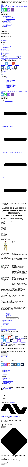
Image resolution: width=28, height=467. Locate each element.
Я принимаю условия (14, 425)
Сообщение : (4, 424)
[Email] (12, 11)
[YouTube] (9, 365)
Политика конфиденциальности (13, 416)
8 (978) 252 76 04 (5, 5)
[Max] (9, 11)
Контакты (9, 36)
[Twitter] (19, 365)
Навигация (3, 36)
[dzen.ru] (15, 365)
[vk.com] (12, 365)
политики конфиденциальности (19, 425)
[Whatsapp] (5, 11)
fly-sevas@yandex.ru (6, 388)
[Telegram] (2, 11)
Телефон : (3, 423)
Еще (5, 76)
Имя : (2, 421)
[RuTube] (22, 365)
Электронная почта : (5, 459)
